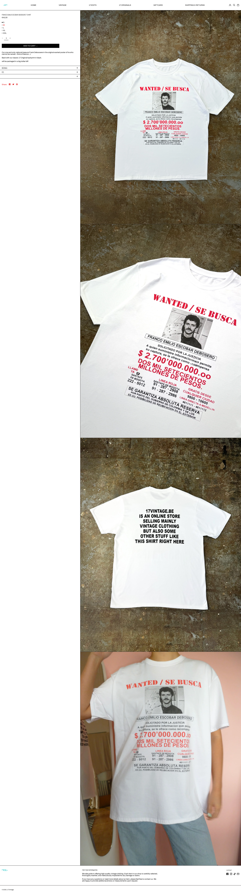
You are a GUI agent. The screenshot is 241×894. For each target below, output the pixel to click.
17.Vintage (10, 889)
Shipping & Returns (195, 5)
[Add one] (10, 38)
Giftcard (158, 5)
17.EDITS (92, 5)
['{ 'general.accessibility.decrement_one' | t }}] (2, 38)
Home (33, 5)
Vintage (62, 5)
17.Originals (125, 5)
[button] (234, 5)
